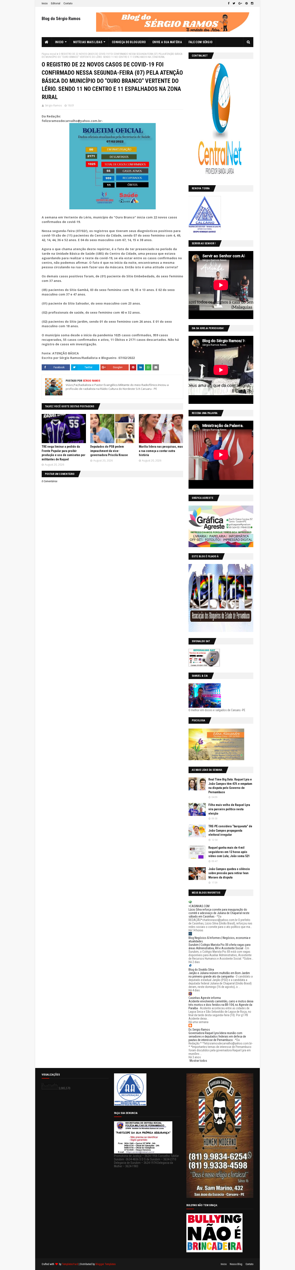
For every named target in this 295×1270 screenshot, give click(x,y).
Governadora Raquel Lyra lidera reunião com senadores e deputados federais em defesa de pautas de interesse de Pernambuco (217, 1036)
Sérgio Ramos (53, 105)
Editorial (55, 3)
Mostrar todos (198, 1060)
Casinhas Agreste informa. (205, 998)
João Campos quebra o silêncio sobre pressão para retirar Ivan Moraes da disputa (229, 873)
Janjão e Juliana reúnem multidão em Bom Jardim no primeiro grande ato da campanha (219, 974)
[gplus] (240, 3)
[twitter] (234, 3)
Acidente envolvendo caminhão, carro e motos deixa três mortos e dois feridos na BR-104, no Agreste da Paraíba (221, 1005)
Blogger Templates (105, 1264)
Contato (68, 3)
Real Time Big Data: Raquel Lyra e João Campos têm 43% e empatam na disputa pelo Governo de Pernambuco (230, 786)
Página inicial (49, 53)
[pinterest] (246, 3)
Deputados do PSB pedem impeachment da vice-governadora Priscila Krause (109, 451)
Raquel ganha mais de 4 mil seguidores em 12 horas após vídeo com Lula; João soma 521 (229, 852)
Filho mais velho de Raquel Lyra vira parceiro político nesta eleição (229, 809)
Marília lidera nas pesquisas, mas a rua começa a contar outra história (161, 451)
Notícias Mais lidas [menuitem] (87, 42)
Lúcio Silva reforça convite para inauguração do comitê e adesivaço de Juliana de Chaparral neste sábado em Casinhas (219, 913)
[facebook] (228, 3)
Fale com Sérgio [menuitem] (201, 42)
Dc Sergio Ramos (199, 1029)
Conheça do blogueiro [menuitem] (129, 42)
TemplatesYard (70, 1264)
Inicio (45, 3)
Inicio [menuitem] (59, 42)
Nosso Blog (236, 1264)
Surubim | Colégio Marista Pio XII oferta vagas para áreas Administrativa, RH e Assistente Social (220, 946)
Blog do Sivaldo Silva (201, 969)
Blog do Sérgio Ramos (61, 18)
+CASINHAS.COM (199, 906)
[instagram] (251, 3)
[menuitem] (47, 42)
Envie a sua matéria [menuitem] (167, 42)
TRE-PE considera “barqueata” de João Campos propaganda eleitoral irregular (230, 830)
